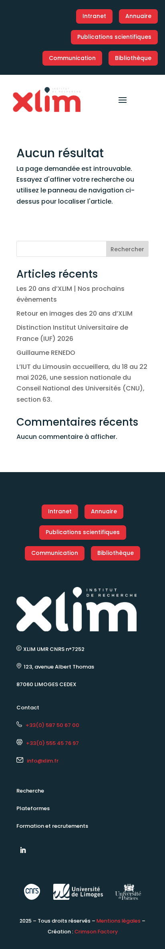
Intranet (94, 16)
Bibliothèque (133, 58)
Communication (72, 58)
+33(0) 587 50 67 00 (50, 725)
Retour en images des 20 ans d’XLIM (74, 313)
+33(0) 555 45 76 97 (50, 743)
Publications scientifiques (114, 37)
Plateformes (33, 808)
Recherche (30, 791)
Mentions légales (119, 920)
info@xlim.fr (42, 761)
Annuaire (138, 16)
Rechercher (127, 249)
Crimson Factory (96, 931)
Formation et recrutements (52, 826)
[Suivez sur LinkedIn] (22, 850)
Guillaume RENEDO (45, 352)
